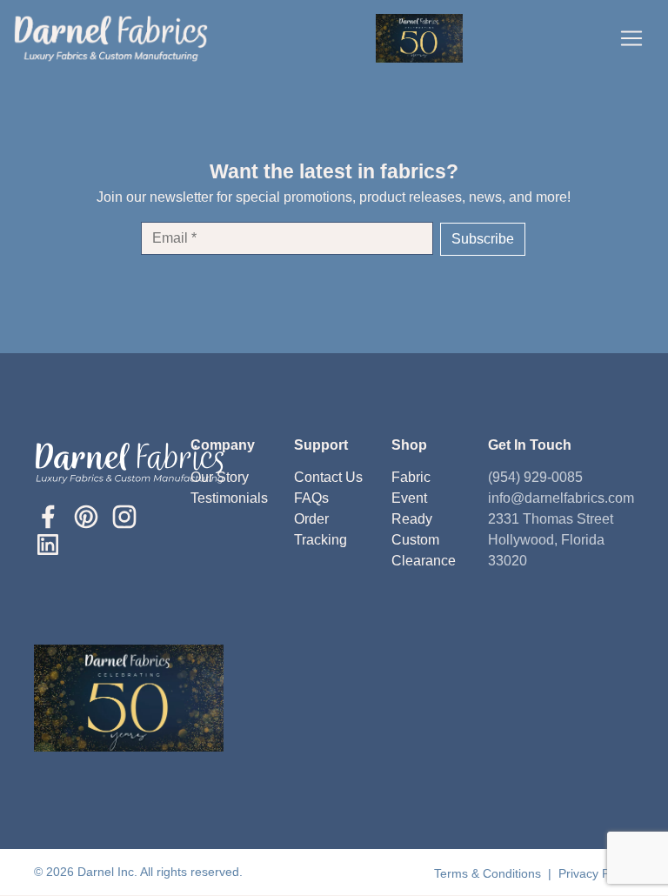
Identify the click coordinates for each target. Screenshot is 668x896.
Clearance (423, 560)
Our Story (219, 477)
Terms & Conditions (489, 873)
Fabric (411, 477)
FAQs (311, 498)
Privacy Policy (596, 873)
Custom (415, 539)
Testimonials (229, 498)
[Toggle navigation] (631, 38)
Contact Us (328, 477)
